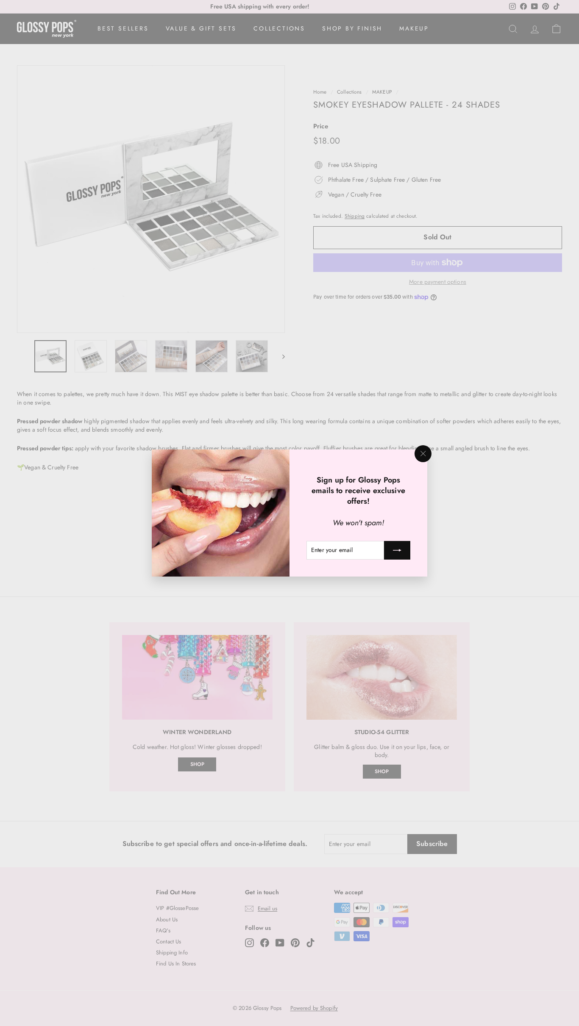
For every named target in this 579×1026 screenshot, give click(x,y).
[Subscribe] (397, 550)
